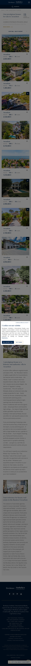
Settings (19, 342)
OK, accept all (8, 342)
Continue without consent (22, 322)
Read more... (5, 338)
